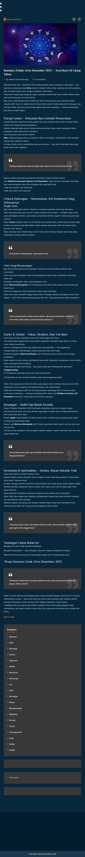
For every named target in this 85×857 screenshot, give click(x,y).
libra (11, 690)
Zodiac (12, 744)
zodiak (12, 750)
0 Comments (40, 79)
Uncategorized (15, 732)
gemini (12, 666)
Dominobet (13, 777)
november (13, 696)
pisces (12, 702)
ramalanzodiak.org (12, 85)
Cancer (12, 654)
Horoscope (13, 678)
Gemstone (13, 672)
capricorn (13, 660)
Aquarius (13, 637)
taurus (12, 726)
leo (10, 684)
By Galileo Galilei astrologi (17, 79)
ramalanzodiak (15, 708)
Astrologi (13, 649)
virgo (11, 738)
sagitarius (13, 714)
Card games (16, 228)
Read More (9, 617)
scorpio (12, 720)
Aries (11, 643)
